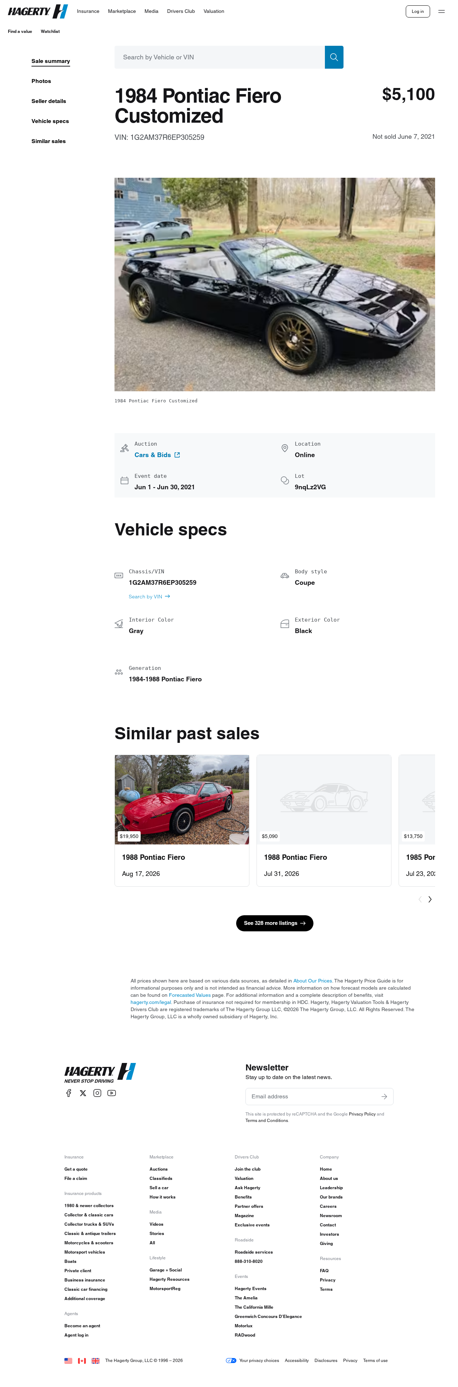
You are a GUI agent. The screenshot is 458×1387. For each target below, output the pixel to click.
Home (326, 1169)
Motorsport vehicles (84, 1252)
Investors (329, 1234)
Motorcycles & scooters (88, 1242)
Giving (326, 1243)
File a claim (75, 1178)
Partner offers (249, 1206)
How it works (163, 1197)
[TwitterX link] (83, 1093)
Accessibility (297, 1360)
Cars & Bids (153, 455)
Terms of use (375, 1360)
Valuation (244, 1178)
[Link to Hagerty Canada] (82, 1360)
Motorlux (244, 1325)
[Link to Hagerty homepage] (100, 1073)
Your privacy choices (259, 1360)
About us (329, 1178)
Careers (328, 1206)
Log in (418, 11)
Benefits (243, 1197)
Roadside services (254, 1252)
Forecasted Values (190, 995)
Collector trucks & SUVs (89, 1224)
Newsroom (331, 1215)
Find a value (20, 31)
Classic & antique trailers (90, 1233)
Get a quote (76, 1169)
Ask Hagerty (247, 1187)
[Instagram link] (97, 1093)
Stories (157, 1233)
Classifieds (161, 1178)
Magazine (244, 1215)
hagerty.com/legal (151, 1002)
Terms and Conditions (266, 1120)
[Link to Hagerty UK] (95, 1360)
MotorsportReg (165, 1288)
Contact (328, 1224)
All (152, 1242)
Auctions (159, 1169)
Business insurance (84, 1280)
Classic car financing (85, 1289)
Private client (77, 1270)
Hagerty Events (251, 1288)
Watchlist (50, 31)
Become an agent (82, 1325)
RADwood (245, 1335)
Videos (157, 1224)
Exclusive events (252, 1224)
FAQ (324, 1270)
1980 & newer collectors (89, 1205)
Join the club (247, 1169)
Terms (326, 1289)
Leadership (331, 1187)
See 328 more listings (270, 923)
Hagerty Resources (170, 1279)
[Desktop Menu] (441, 11)
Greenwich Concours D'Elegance (268, 1316)
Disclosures (326, 1360)
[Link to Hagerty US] (68, 1360)
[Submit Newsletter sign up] (384, 1096)
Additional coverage (84, 1298)
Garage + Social (166, 1270)
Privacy (328, 1280)
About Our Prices (312, 981)
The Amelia (246, 1297)
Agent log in (76, 1335)
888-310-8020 (249, 1261)
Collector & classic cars (88, 1214)
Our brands (331, 1197)
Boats (70, 1261)
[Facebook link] (69, 1093)
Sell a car (159, 1187)
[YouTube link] (111, 1093)
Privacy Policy (362, 1114)
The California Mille (254, 1307)
